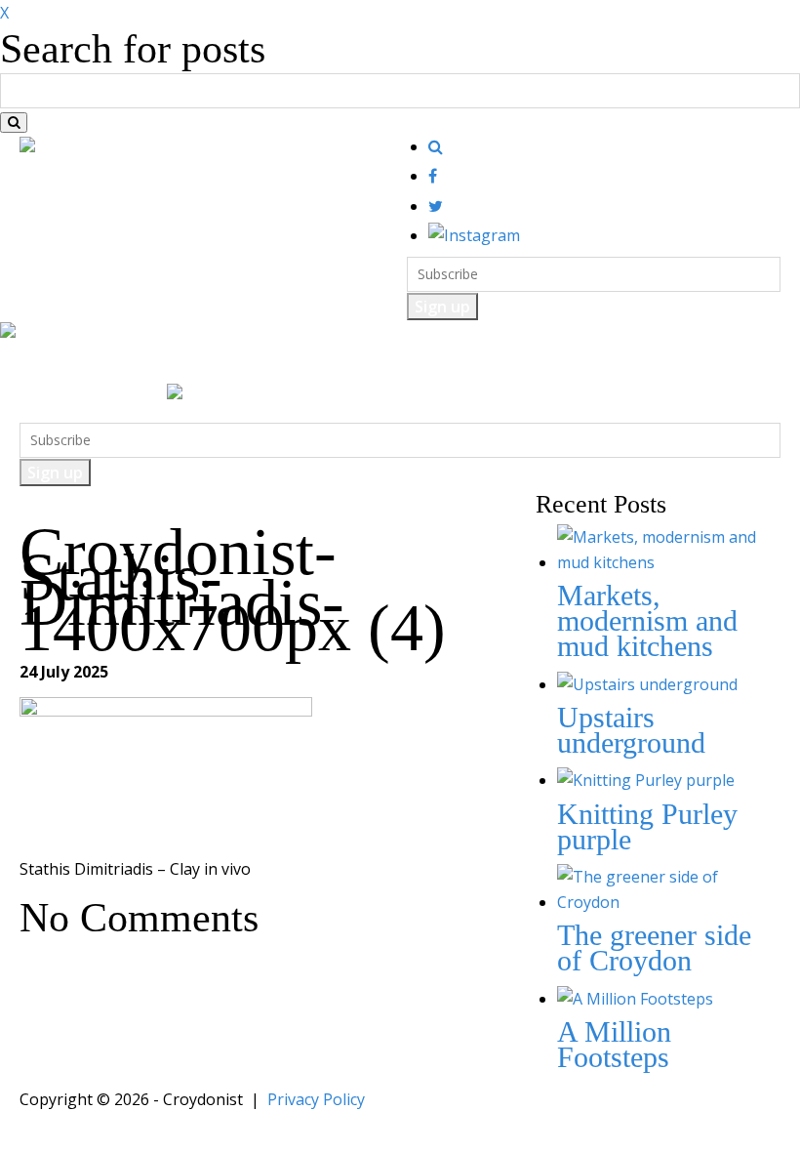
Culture (246, 363)
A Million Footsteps (614, 1044)
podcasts (646, 363)
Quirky (411, 363)
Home (54, 363)
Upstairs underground (631, 730)
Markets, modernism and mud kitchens (647, 620)
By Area (563, 363)
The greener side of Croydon (654, 947)
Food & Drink (148, 363)
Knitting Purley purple (647, 826)
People (485, 363)
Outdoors (329, 363)
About (723, 363)
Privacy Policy (316, 1099)
